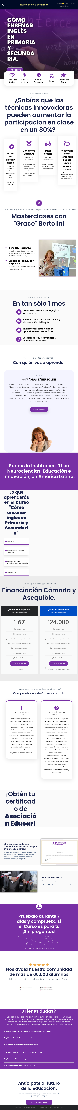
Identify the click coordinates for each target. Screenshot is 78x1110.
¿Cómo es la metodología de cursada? (19, 1038)
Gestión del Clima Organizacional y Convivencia (17, 562)
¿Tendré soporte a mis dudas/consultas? (20, 1065)
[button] (16, 541)
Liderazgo (10, 541)
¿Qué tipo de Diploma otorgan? (17, 1059)
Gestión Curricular (13, 572)
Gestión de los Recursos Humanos (15, 551)
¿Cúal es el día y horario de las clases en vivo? (22, 1044)
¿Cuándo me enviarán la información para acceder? (24, 1052)
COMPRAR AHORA (19, 663)
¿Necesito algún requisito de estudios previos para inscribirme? (28, 1031)
